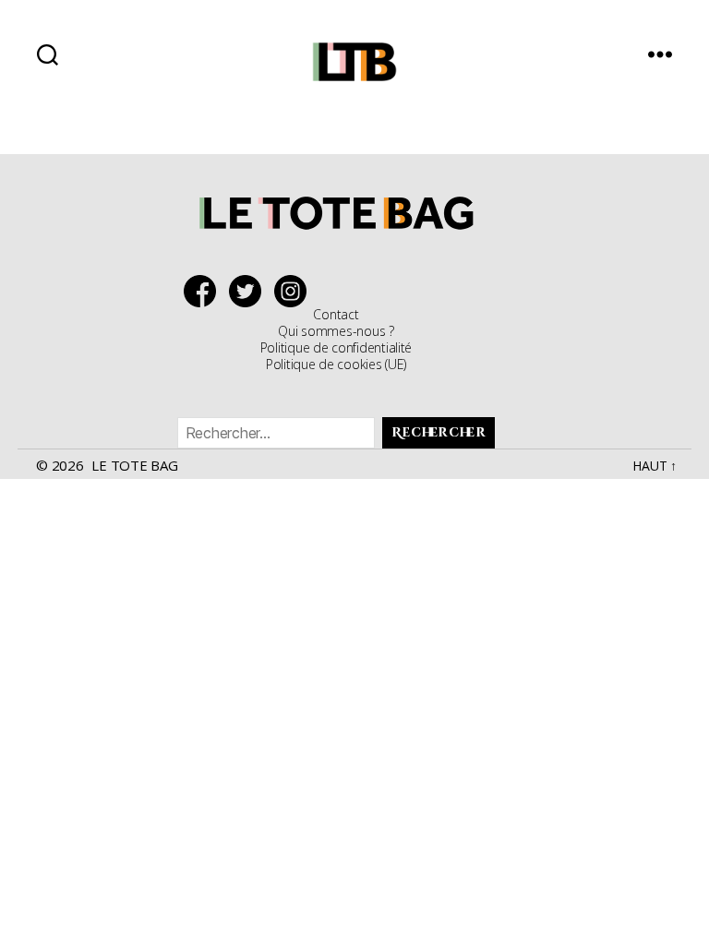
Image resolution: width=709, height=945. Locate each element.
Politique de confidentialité (336, 347)
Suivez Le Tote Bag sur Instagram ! (295, 291)
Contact (335, 314)
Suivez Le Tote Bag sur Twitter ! (250, 291)
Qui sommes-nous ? (335, 331)
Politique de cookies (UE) (336, 364)
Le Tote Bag (134, 465)
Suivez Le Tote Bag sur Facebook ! (204, 291)
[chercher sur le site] (47, 54)
